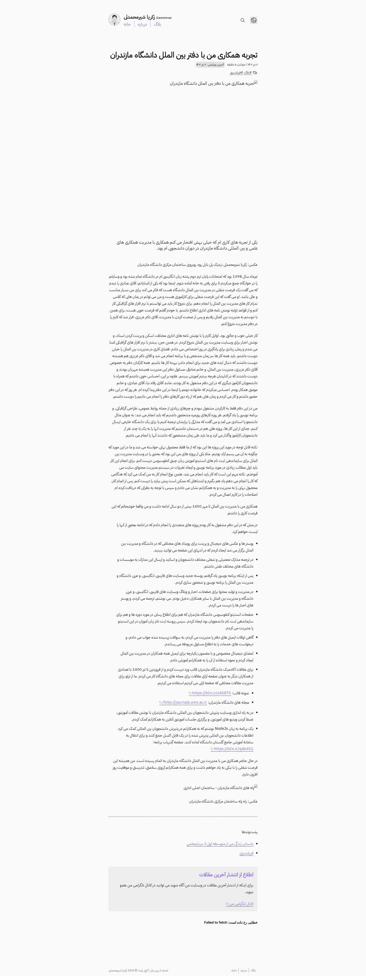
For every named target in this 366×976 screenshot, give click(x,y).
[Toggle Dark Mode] (254, 20)
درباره (142, 24)
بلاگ (157, 24)
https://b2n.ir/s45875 (211, 693)
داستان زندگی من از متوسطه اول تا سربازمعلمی (220, 843)
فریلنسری (235, 73)
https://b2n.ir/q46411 (233, 749)
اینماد (165, 970)
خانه (127, 24)
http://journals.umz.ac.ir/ (184, 702)
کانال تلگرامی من (241, 903)
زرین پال (154, 970)
